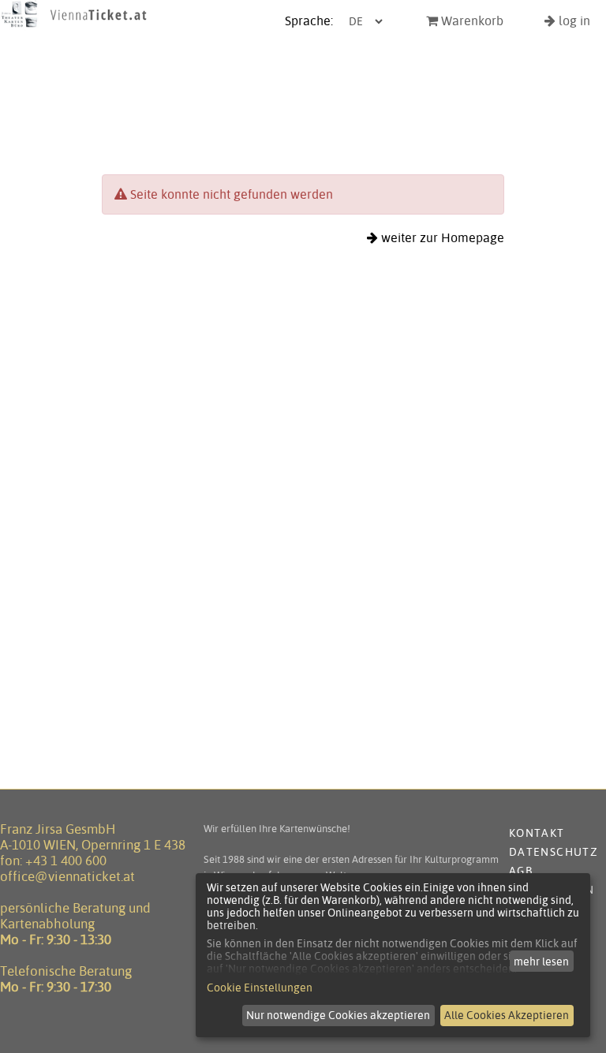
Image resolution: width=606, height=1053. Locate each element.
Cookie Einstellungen (259, 987)
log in (573, 20)
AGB (521, 870)
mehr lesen (541, 961)
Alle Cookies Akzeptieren (506, 1015)
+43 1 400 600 (66, 860)
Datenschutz (553, 852)
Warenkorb (470, 20)
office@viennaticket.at (67, 876)
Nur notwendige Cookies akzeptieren (338, 1015)
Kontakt (537, 833)
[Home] (74, 26)
